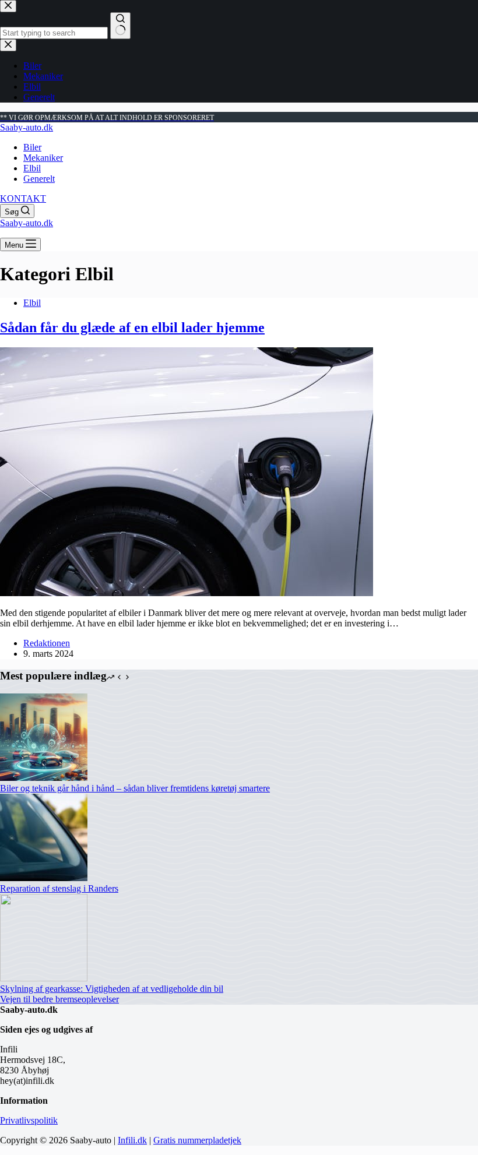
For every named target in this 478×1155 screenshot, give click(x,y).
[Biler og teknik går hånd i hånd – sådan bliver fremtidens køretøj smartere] (43, 778)
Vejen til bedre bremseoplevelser (59, 999)
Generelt (39, 179)
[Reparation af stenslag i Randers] (43, 878)
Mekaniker (43, 158)
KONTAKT (23, 198)
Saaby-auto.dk (26, 127)
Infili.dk (132, 1140)
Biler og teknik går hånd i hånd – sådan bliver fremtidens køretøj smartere (135, 788)
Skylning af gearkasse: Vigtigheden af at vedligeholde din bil (111, 989)
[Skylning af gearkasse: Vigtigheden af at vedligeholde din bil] (43, 978)
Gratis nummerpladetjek (197, 1140)
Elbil (32, 168)
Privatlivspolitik (29, 1120)
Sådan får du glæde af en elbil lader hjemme (132, 327)
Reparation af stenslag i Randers (59, 888)
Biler (32, 147)
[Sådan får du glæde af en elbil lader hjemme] (186, 593)
